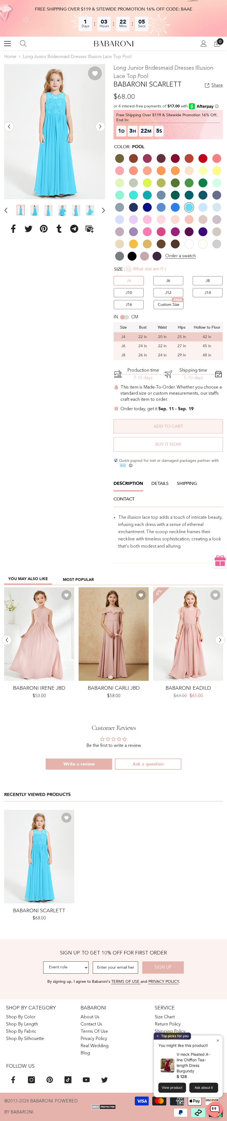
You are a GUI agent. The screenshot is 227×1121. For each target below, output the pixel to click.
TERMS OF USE (126, 981)
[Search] (23, 43)
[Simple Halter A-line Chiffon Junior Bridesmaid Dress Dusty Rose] (39, 634)
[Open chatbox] (215, 1109)
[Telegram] (74, 228)
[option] (54, 131)
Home (10, 57)
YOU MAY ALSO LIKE (28, 578)
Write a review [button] (79, 764)
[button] (9, 127)
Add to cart (168, 426)
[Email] (89, 228)
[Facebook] (13, 228)
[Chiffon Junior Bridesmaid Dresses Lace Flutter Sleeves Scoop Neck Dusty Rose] (188, 634)
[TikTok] (68, 1080)
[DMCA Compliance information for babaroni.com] (103, 1106)
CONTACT (124, 499)
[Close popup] (218, 1040)
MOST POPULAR (78, 579)
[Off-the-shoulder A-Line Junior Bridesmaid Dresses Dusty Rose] (114, 634)
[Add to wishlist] (95, 73)
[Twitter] (28, 228)
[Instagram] (31, 1080)
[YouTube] (86, 1080)
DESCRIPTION (128, 483)
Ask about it (204, 1087)
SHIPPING (187, 483)
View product (172, 1087)
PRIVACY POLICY (163, 981)
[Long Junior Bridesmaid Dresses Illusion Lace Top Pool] (39, 856)
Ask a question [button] (148, 764)
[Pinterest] (44, 228)
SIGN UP (163, 967)
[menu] (7, 43)
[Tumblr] (59, 228)
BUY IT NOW (168, 444)
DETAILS (160, 483)
